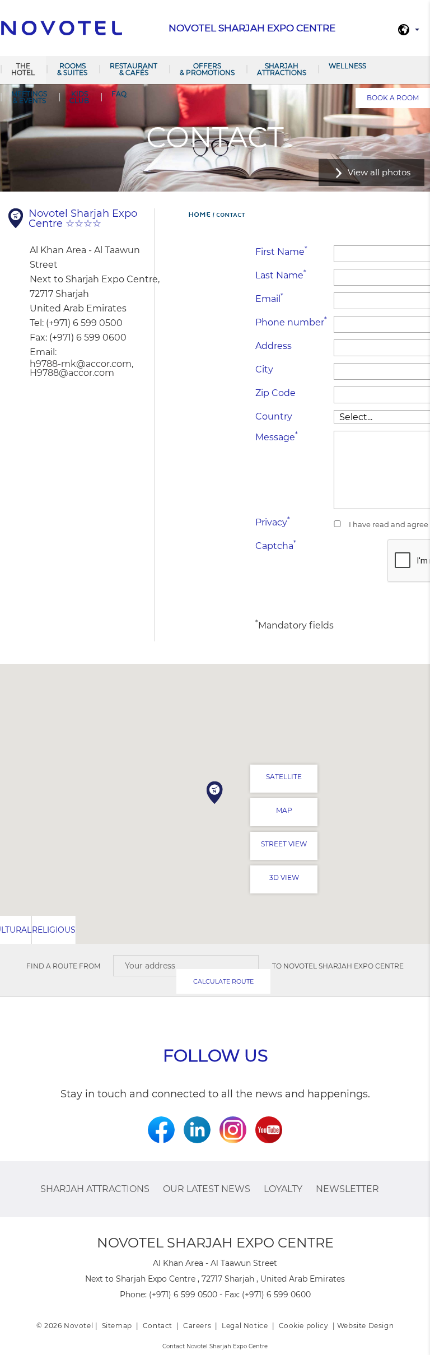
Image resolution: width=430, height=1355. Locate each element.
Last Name (280, 275)
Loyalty (283, 1189)
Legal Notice (245, 1325)
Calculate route (223, 981)
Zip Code (275, 393)
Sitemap (117, 1325)
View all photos (379, 172)
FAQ (119, 94)
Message (276, 437)
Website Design (365, 1325)
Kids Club (79, 97)
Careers (197, 1325)
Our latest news (206, 1189)
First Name (281, 251)
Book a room (393, 98)
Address (273, 346)
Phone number (291, 322)
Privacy (272, 522)
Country (273, 416)
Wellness (347, 66)
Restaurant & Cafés (133, 69)
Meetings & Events (29, 97)
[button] (214, 792)
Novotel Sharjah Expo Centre (343, 966)
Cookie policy (304, 1325)
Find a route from (63, 966)
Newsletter (347, 1189)
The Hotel (23, 69)
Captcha (275, 545)
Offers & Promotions (207, 69)
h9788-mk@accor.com (81, 363)
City (264, 369)
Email (269, 298)
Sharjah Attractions (281, 69)
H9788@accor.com (72, 372)
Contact (157, 1325)
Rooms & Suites (72, 69)
